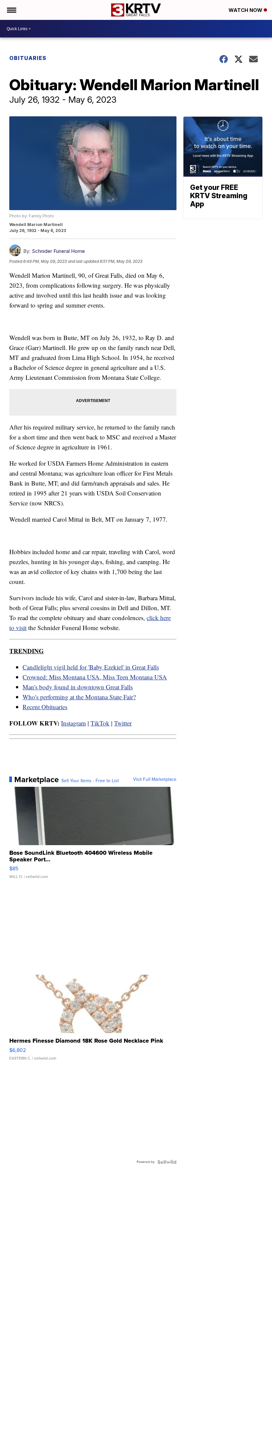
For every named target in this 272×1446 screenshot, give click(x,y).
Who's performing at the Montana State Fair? (79, 697)
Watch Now (246, 10)
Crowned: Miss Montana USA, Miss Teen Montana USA (95, 677)
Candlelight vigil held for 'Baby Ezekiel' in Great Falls (91, 667)
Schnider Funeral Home (58, 251)
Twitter (123, 723)
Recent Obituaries (45, 707)
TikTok (100, 723)
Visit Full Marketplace (154, 779)
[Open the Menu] (11, 10)
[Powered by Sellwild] (166, 1162)
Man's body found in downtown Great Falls (78, 687)
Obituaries (27, 58)
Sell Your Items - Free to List (90, 781)
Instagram (73, 723)
